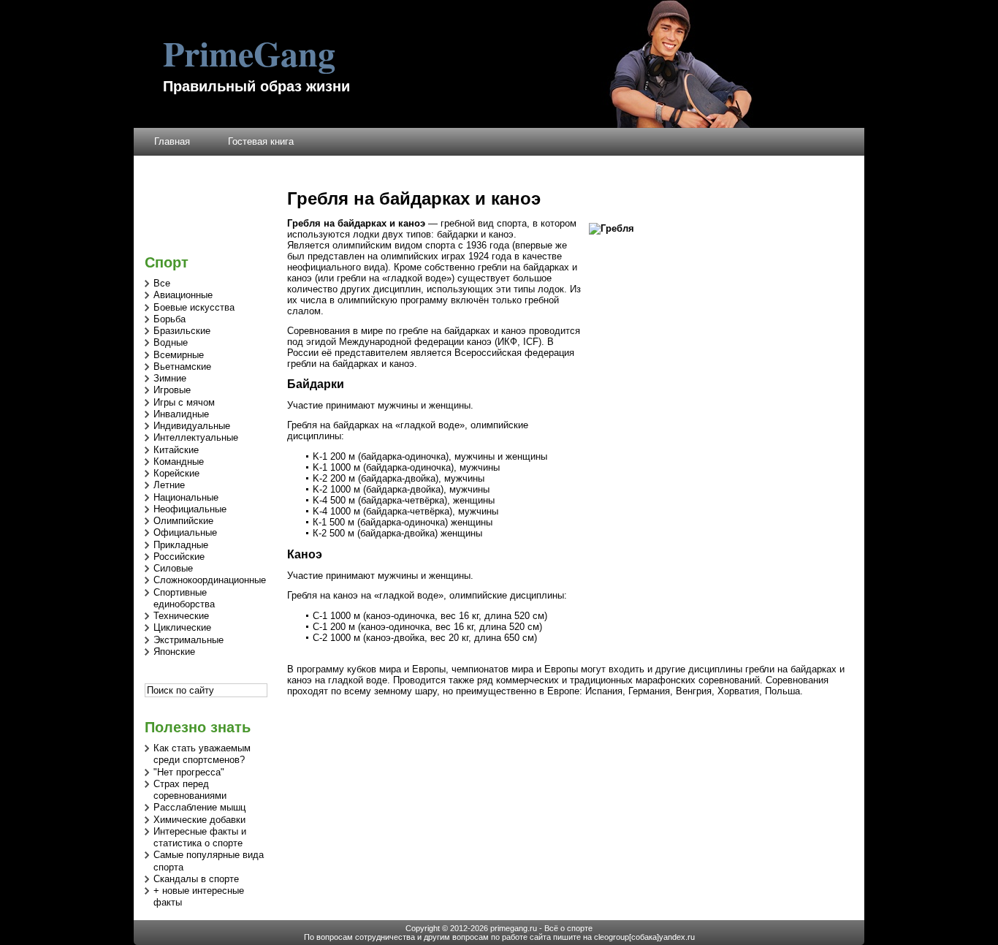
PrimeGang (249, 52)
